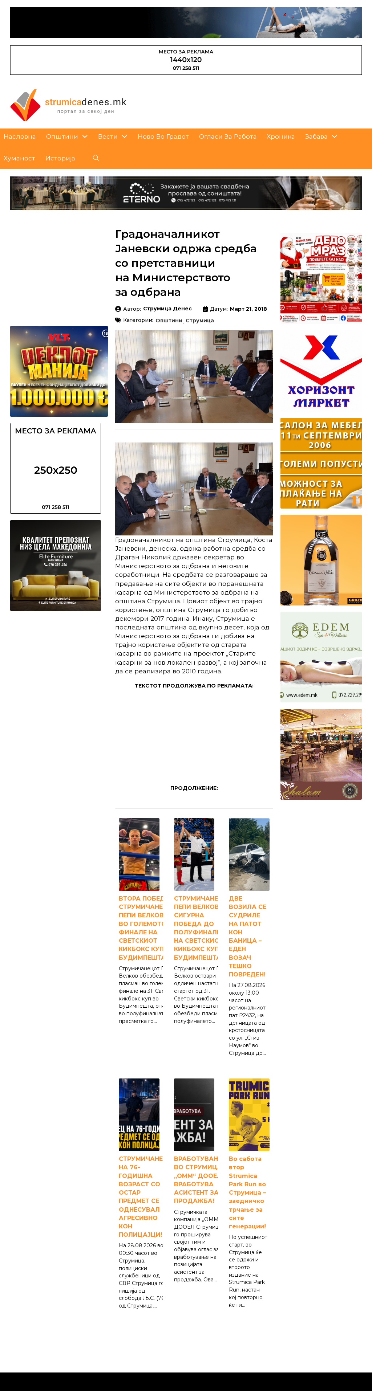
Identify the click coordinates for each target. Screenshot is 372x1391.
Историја (60, 158)
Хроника (281, 136)
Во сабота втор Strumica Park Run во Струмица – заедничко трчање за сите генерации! (247, 1192)
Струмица (200, 321)
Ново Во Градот (163, 136)
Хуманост (19, 158)
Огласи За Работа (228, 136)
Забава (316, 136)
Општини (62, 136)
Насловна (20, 136)
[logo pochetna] (68, 105)
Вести (108, 136)
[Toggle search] (96, 158)
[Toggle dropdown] (85, 136)
